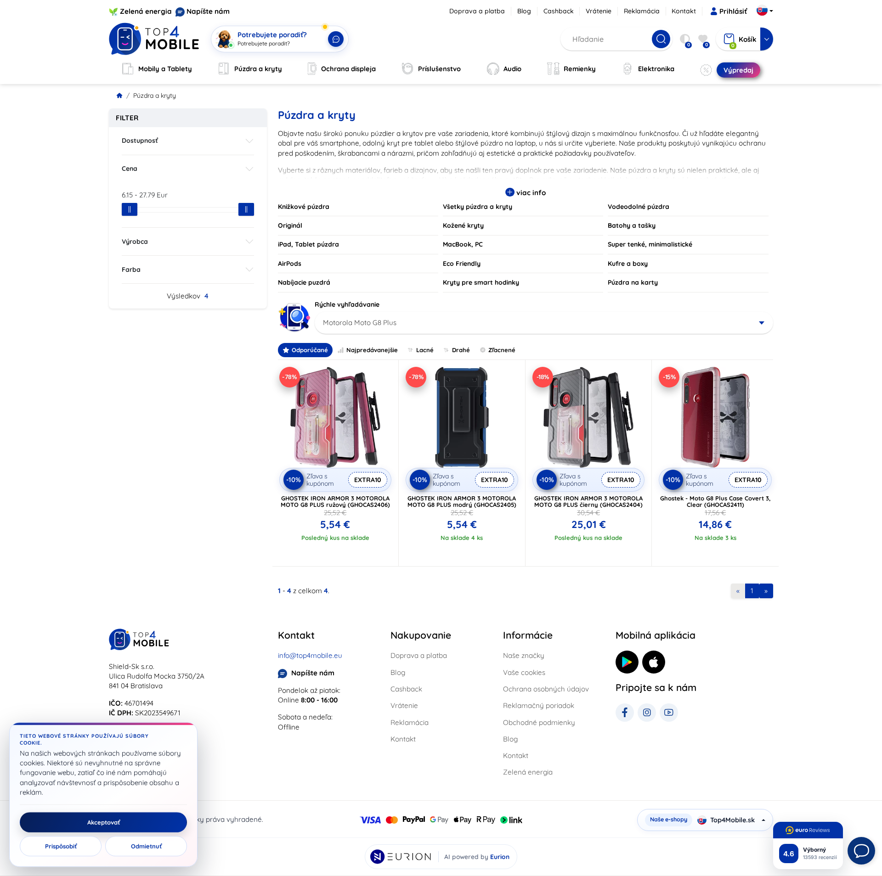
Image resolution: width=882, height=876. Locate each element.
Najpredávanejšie (372, 350)
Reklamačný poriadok (538, 705)
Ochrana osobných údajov (546, 689)
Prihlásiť (733, 11)
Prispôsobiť (61, 846)
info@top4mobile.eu (310, 655)
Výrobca (135, 241)
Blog (524, 11)
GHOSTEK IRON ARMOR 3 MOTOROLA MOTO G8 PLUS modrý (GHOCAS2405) (461, 501)
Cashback (558, 11)
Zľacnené (501, 350)
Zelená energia (146, 11)
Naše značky (523, 655)
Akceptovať (103, 822)
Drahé (461, 350)
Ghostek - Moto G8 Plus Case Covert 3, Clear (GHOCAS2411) (715, 501)
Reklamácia (642, 11)
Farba (131, 269)
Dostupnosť (140, 140)
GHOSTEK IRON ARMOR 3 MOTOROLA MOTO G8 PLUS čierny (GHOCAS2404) (588, 501)
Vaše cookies (524, 672)
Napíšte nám (208, 11)
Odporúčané (310, 350)
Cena (129, 168)
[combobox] (544, 323)
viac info (530, 192)
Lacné (425, 350)
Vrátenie (598, 11)
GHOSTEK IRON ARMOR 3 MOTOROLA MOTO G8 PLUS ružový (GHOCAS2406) (335, 501)
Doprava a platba (477, 11)
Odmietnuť (146, 846)
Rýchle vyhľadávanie (347, 304)
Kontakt (684, 11)
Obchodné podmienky (539, 722)
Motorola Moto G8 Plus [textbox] (359, 322)
